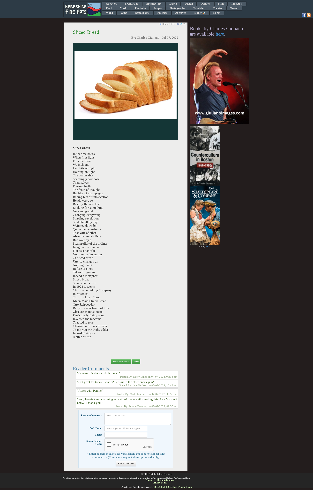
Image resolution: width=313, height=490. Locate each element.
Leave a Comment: (91, 415)
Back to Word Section (121, 362)
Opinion (205, 3)
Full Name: (96, 428)
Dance (173, 3)
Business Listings (165, 480)
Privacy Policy (160, 483)
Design (189, 3)
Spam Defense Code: (94, 442)
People (158, 8)
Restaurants (142, 12)
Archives (180, 12)
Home (136, 362)
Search (198, 12)
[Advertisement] (235, 175)
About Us (111, 3)
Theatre (218, 8)
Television (199, 8)
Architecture (154, 3)
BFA (208, 246)
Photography (177, 8)
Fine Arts (237, 3)
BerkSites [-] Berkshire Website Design (173, 487)
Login (216, 12)
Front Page (131, 3)
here (220, 34)
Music (123, 8)
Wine (124, 12)
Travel (234, 8)
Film (221, 3)
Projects (162, 12)
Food (109, 8)
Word (109, 12)
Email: (98, 434)
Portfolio (140, 8)
